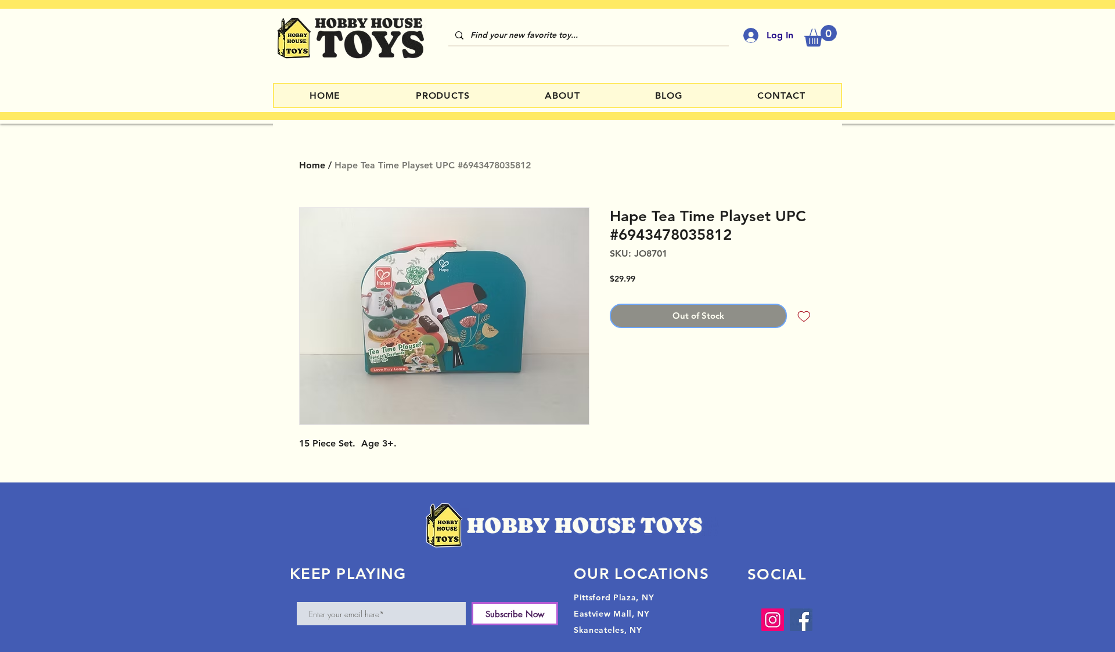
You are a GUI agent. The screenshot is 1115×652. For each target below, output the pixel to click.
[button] (820, 35)
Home (312, 165)
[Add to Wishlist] (804, 316)
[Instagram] (772, 619)
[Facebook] (801, 619)
